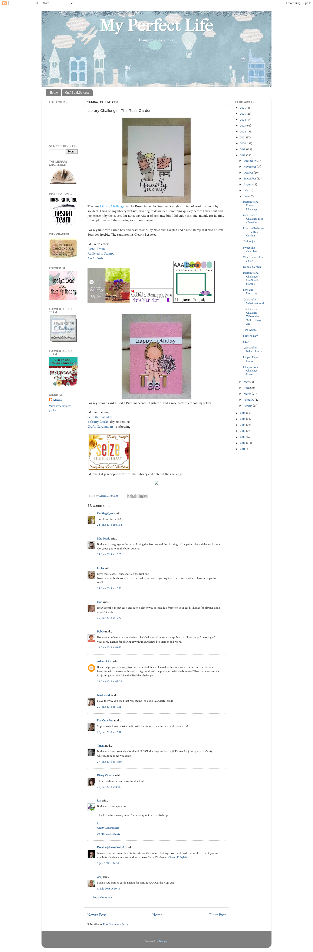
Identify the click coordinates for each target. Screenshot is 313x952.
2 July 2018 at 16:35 (108, 863)
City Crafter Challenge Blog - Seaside (253, 218)
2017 (243, 413)
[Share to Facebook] (141, 496)
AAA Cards (95, 258)
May (246, 382)
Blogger (163, 941)
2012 (243, 443)
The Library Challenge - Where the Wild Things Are (252, 316)
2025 (243, 114)
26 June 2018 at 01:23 (109, 647)
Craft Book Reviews (77, 92)
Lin (99, 800)
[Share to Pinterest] (146, 496)
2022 (243, 131)
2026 (243, 108)
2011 (243, 449)
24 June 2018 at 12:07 (109, 554)
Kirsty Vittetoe (105, 775)
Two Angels (250, 330)
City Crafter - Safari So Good (253, 301)
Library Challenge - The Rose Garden (253, 232)
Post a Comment (102, 897)
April (247, 388)
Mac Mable (103, 538)
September (250, 178)
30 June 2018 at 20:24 (109, 834)
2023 (243, 126)
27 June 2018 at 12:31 (109, 732)
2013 (243, 437)
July (246, 190)
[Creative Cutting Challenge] (63, 341)
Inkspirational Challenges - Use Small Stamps (251, 278)
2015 (243, 425)
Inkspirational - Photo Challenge (252, 205)
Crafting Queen (106, 513)
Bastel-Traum (97, 249)
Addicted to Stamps (101, 253)
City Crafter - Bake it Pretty (252, 349)
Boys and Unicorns (250, 291)
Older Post (217, 915)
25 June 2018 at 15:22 (109, 618)
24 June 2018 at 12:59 (109, 588)
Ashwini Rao (104, 661)
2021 (243, 137)
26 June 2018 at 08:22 (109, 681)
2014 (243, 431)
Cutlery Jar (249, 241)
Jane (99, 602)
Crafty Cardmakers (101, 426)
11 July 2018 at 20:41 (108, 889)
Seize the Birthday (100, 417)
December (250, 161)
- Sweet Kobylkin (178, 857)
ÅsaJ (99, 877)
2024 (243, 120)
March (248, 394)
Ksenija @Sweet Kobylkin (112, 847)
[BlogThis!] (133, 496)
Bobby (101, 631)
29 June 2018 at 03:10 (109, 787)
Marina (57, 400)
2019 (243, 149)
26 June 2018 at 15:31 (109, 707)
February (249, 400)
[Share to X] (137, 496)
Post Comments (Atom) (116, 924)
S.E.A (246, 342)
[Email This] (129, 496)
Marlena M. (104, 695)
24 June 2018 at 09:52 (109, 525)
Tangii (101, 746)
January (248, 406)
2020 (243, 143)
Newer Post (96, 915)
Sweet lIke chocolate (250, 249)
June (246, 196)
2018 (243, 155)
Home (54, 92)
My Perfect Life (156, 25)
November (250, 167)
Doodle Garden (252, 267)
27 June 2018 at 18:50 (109, 762)
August (248, 184)
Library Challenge (112, 206)
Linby (100, 568)
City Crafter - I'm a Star (253, 259)
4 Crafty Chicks (98, 422)
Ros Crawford (105, 720)
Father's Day (250, 336)
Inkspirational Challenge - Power (251, 370)
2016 (243, 419)
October (249, 173)
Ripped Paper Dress (251, 359)
